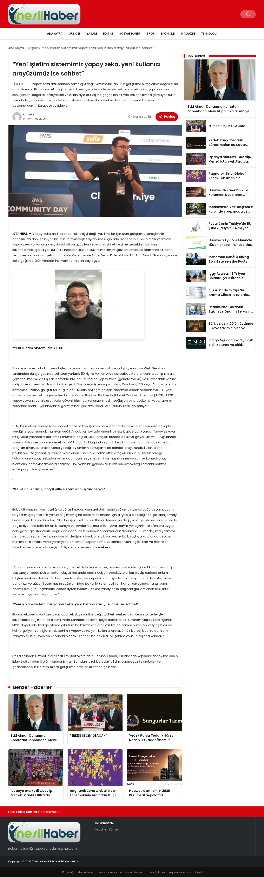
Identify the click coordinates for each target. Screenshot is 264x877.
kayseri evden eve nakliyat (185, 872)
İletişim (100, 829)
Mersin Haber (86, 872)
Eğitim (108, 33)
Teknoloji (209, 33)
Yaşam (92, 33)
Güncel (74, 33)
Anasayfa (54, 33)
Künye (113, 829)
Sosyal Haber (129, 33)
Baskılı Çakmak (155, 872)
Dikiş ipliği (68, 872)
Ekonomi (168, 33)
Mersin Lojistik (133, 872)
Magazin (188, 33)
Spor (151, 33)
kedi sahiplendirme (110, 872)
